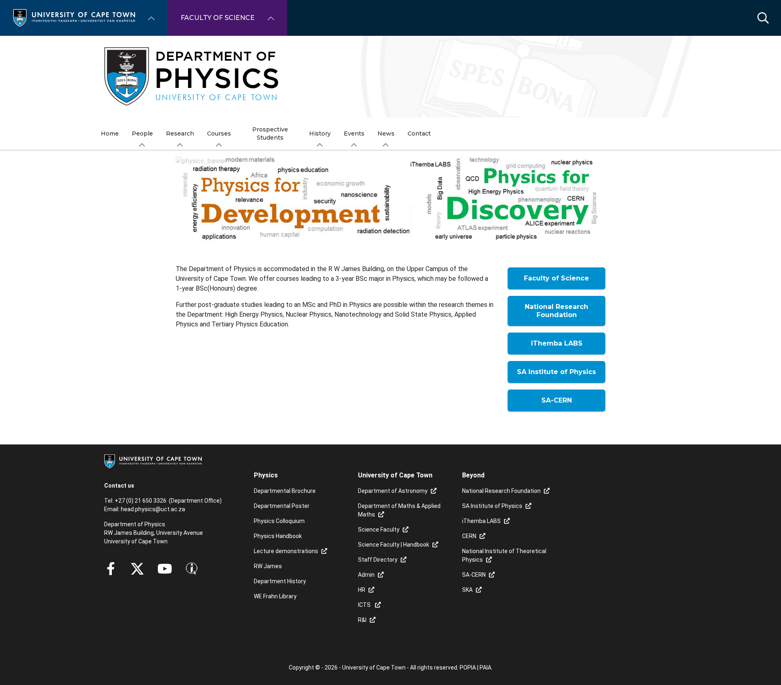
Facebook (111, 568)
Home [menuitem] (110, 133)
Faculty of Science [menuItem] (218, 18)
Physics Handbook (278, 536)
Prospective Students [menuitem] (270, 133)
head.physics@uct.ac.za (153, 509)
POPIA (468, 667)
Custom (191, 568)
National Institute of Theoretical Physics (504, 555)
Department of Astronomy (393, 491)
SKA (467, 590)
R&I (362, 620)
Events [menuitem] (354, 133)
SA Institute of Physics (492, 506)
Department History (280, 581)
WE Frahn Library (275, 596)
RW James (268, 566)
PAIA (485, 667)
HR (361, 590)
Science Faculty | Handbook (393, 544)
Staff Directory (377, 559)
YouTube (164, 568)
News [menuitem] (386, 133)
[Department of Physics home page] (390, 76)
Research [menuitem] (180, 133)
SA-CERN (474, 574)
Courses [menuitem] (219, 133)
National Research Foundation (501, 491)
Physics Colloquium (279, 521)
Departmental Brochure (285, 491)
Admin (366, 574)
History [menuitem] (320, 133)
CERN (469, 536)
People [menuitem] (142, 133)
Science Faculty (378, 529)
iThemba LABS (481, 521)
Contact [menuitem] (419, 133)
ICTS (365, 605)
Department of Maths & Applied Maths (399, 510)
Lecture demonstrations (286, 551)
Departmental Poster (282, 506)
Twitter (137, 568)
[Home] (74, 17)
